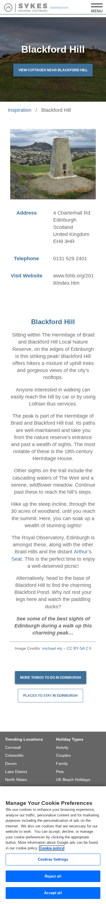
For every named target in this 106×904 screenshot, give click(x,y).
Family (62, 763)
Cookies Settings (53, 859)
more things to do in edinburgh (50, 678)
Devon (11, 763)
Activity (62, 747)
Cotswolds (14, 755)
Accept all (53, 893)
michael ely (52, 648)
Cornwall (13, 747)
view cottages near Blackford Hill (53, 70)
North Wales (16, 779)
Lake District (16, 771)
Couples (63, 755)
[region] (53, 845)
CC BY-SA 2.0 (79, 648)
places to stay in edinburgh (50, 696)
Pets (60, 771)
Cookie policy (52, 848)
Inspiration (19, 110)
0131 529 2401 (70, 258)
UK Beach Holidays (73, 779)
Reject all (53, 876)
